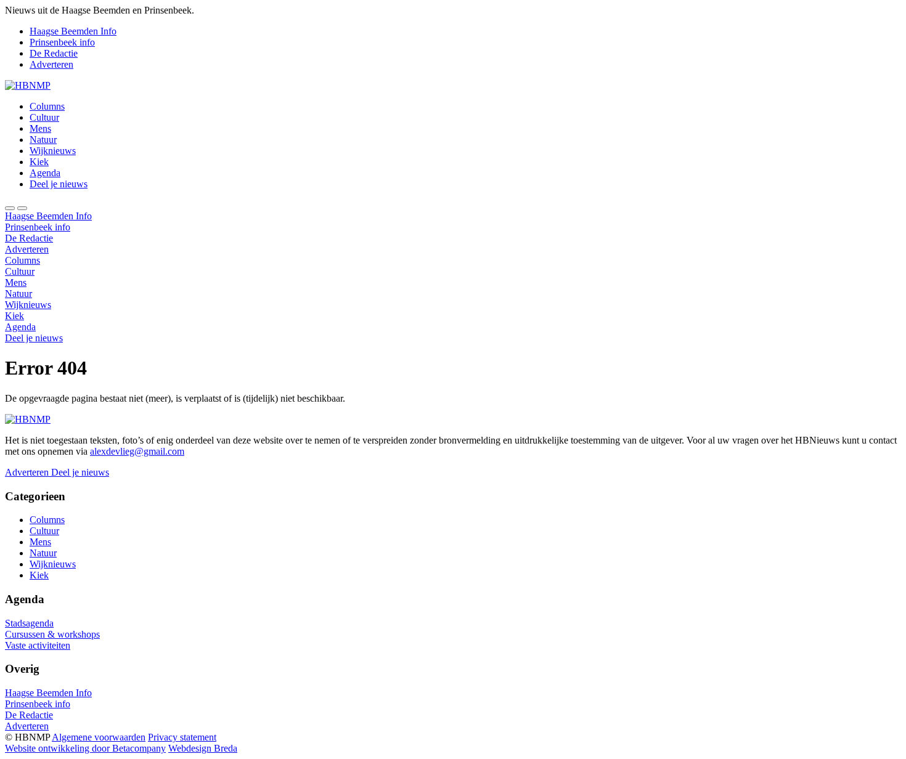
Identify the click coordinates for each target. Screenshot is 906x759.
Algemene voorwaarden (98, 737)
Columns (47, 106)
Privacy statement (182, 737)
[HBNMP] (28, 85)
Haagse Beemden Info (73, 31)
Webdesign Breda (202, 748)
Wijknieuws (53, 150)
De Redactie (54, 53)
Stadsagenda (29, 623)
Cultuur (44, 117)
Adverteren (51, 64)
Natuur (43, 139)
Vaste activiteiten (37, 645)
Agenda (45, 173)
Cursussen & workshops (52, 634)
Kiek (39, 161)
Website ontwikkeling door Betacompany (85, 748)
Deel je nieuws (59, 184)
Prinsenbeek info (62, 42)
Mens (40, 128)
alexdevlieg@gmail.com (137, 451)
